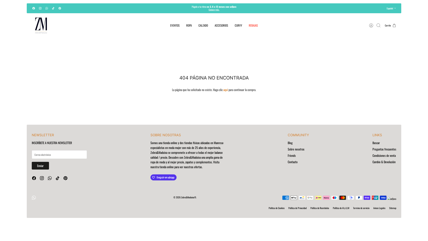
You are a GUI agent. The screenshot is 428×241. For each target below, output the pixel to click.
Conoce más (214, 9)
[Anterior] (158, 8)
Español (390, 8)
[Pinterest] (60, 8)
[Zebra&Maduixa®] (41, 25)
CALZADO (203, 25)
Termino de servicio (361, 208)
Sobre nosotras (296, 149)
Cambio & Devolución (384, 162)
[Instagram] (40, 8)
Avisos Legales (379, 208)
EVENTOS (175, 25)
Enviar (40, 166)
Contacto (293, 162)
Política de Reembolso (319, 208)
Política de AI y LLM (341, 208)
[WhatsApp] (46, 8)
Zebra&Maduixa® (188, 197)
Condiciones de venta (384, 155)
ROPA (189, 25)
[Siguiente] (269, 8)
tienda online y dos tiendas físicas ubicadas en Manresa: (193, 143)
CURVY (238, 25)
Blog (290, 143)
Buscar (376, 143)
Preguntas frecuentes (384, 149)
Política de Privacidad (297, 208)
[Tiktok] (53, 8)
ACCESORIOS (221, 25)
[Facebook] (33, 8)
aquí (225, 90)
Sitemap (392, 208)
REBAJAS (253, 25)
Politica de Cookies (277, 208)
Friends (292, 155)
